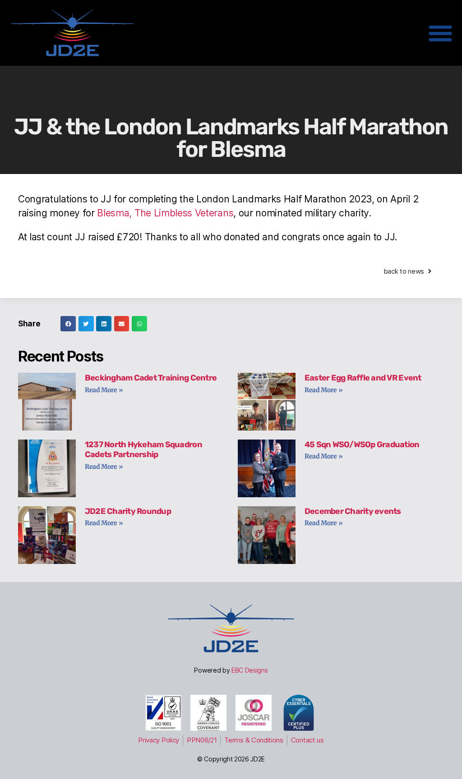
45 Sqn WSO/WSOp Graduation (362, 444)
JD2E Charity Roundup (128, 511)
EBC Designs (249, 670)
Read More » (104, 390)
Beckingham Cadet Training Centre (151, 378)
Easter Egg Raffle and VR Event (363, 378)
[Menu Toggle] (440, 33)
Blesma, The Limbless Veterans (165, 213)
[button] (68, 323)
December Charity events (353, 511)
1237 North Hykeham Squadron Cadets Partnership (143, 450)
